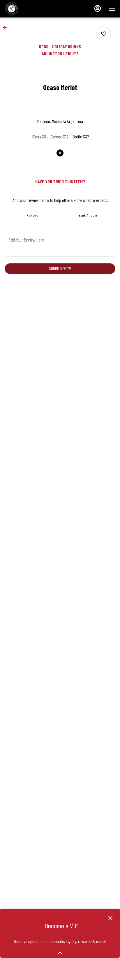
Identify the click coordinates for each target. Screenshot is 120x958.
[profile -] (97, 8)
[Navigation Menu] (112, 9)
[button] (7, 27)
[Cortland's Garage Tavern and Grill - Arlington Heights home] (30, 8)
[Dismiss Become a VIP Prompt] (110, 918)
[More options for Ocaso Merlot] (104, 34)
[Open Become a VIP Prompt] (60, 953)
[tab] (32, 215)
